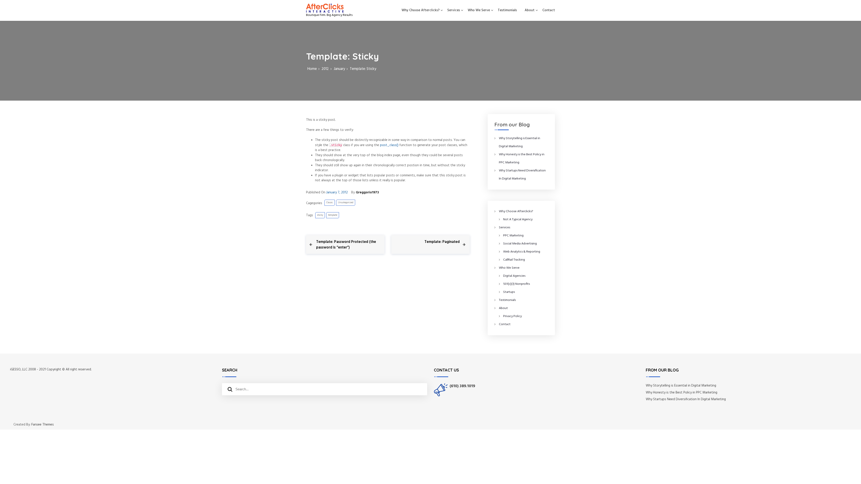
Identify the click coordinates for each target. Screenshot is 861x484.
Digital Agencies (514, 276)
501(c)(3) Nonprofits (516, 284)
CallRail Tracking (514, 259)
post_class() (389, 145)
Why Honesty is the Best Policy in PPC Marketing (681, 392)
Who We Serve (479, 10)
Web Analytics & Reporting (521, 251)
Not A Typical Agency (518, 219)
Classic (329, 203)
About (530, 10)
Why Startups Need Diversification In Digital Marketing (686, 399)
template (332, 215)
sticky (320, 215)
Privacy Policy (512, 316)
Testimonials (507, 10)
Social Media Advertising (520, 243)
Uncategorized (345, 203)
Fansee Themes (42, 424)
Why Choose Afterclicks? (420, 10)
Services (453, 10)
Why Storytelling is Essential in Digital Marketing (681, 385)
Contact (548, 10)
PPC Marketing (513, 235)
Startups (509, 292)
